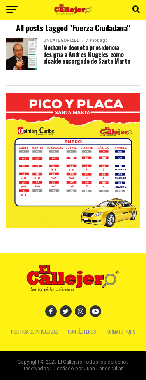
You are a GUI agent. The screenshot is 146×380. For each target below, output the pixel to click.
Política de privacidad (34, 331)
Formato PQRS (120, 331)
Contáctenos (82, 331)
